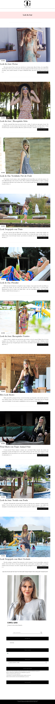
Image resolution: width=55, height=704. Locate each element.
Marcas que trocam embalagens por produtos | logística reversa (20, 671)
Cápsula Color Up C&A (11, 673)
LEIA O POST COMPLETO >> (43, 72)
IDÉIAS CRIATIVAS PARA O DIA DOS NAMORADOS (15, 676)
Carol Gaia (12, 642)
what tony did (34, 701)
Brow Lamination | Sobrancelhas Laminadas (16, 672)
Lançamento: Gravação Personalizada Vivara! (16, 675)
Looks (3, 60)
